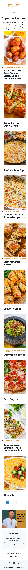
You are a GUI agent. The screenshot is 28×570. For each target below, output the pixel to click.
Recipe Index (10, 553)
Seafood (16, 120)
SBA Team (23, 567)
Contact (22, 554)
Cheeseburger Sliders (12, 263)
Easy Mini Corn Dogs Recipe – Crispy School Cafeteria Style (12, 74)
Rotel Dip (9, 494)
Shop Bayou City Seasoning (10, 554)
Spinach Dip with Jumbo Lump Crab (14, 216)
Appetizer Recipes (19, 67)
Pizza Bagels (11, 399)
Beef (15, 167)
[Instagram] (14, 563)
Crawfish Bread (13, 308)
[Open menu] (14, 13)
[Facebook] (9, 563)
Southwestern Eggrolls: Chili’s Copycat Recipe (13, 447)
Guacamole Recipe (14, 354)
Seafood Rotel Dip (14, 170)
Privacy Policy (14, 556)
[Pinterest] (18, 563)
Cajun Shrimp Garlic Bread (11, 124)
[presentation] (15, 48)
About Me (18, 553)
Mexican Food (18, 350)
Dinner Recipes (22, 258)
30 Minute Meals (8, 67)
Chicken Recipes (8, 442)
